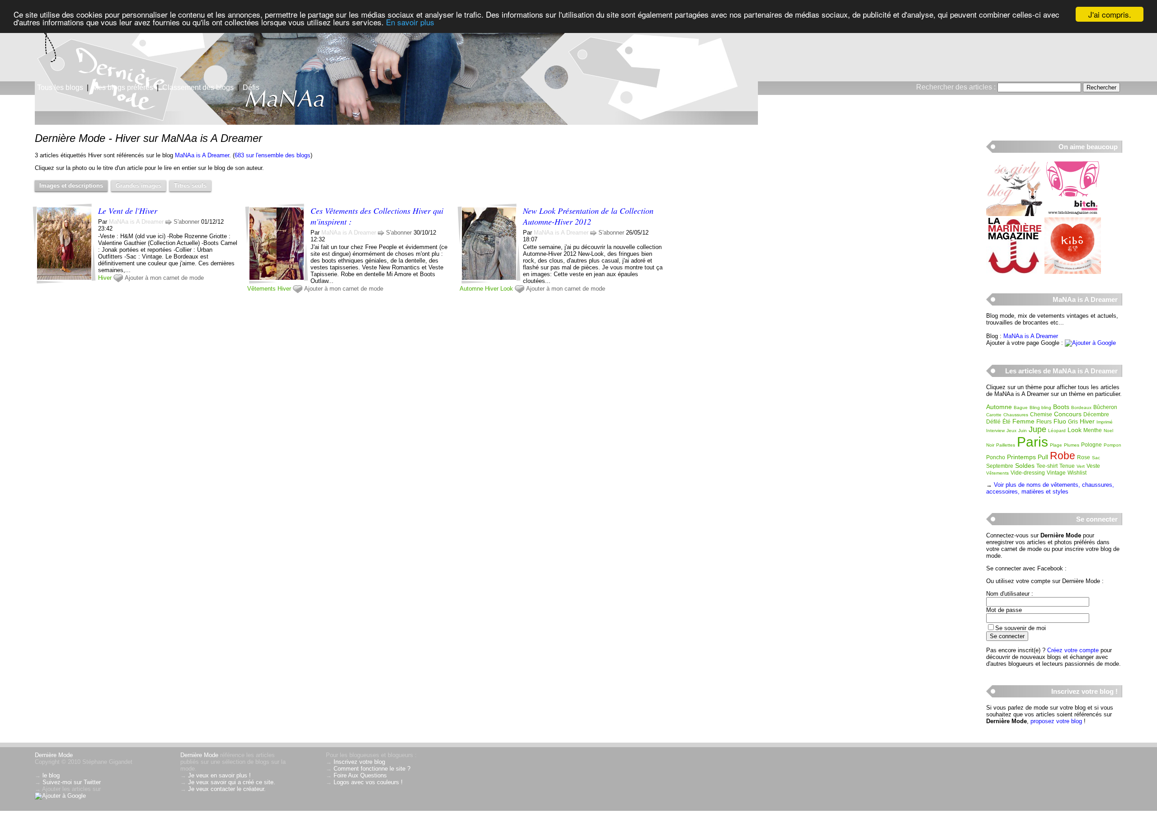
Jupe (1037, 429)
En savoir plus (410, 22)
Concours (1068, 414)
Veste (1093, 466)
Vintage (1056, 473)
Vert (1081, 466)
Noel (1108, 430)
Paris (1032, 441)
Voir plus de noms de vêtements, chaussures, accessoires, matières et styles (1050, 488)
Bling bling (1040, 407)
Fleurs (1044, 422)
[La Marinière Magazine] (1014, 271)
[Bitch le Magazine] (1072, 214)
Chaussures (1015, 414)
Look (506, 288)
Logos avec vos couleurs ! (368, 782)
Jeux (1011, 430)
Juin (1022, 430)
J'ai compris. (1109, 14)
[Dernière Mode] (90, 47)
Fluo (1060, 421)
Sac (1096, 457)
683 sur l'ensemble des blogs (272, 155)
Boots (1061, 406)
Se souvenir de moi (1020, 628)
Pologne (1091, 445)
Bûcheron (1105, 407)
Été (1006, 422)
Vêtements (261, 288)
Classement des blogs (198, 87)
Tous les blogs (60, 87)
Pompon (1112, 444)
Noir (990, 444)
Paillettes (1005, 444)
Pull (1043, 457)
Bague (1021, 407)
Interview (995, 430)
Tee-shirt (1047, 466)
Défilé (993, 422)
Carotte (994, 414)
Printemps (1021, 457)
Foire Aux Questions (360, 775)
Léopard (1057, 430)
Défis (251, 87)
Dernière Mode (54, 755)
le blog (51, 775)
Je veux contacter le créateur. (227, 789)
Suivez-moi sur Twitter (71, 782)
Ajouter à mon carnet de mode (164, 277)
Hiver (105, 277)
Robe (1062, 455)
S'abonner (186, 221)
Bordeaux (1081, 407)
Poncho (995, 457)
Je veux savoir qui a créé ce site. (231, 782)
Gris (1073, 422)
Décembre (1096, 414)
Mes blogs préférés (122, 87)
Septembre (999, 466)
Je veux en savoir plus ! (219, 775)
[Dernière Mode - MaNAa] (687, 70)
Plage (1056, 444)
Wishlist (1077, 473)
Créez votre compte (1073, 650)
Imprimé (1104, 421)
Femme (1023, 421)
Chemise (1041, 414)
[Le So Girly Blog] (1014, 214)
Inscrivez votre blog (359, 761)
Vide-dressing (1028, 473)
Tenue (1067, 466)
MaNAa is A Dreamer (202, 155)
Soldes (1025, 465)
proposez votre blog (1056, 721)
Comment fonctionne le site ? (372, 768)
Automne (471, 288)
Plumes (1071, 444)
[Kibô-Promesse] (1072, 271)
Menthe (1092, 430)
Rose (1083, 457)
